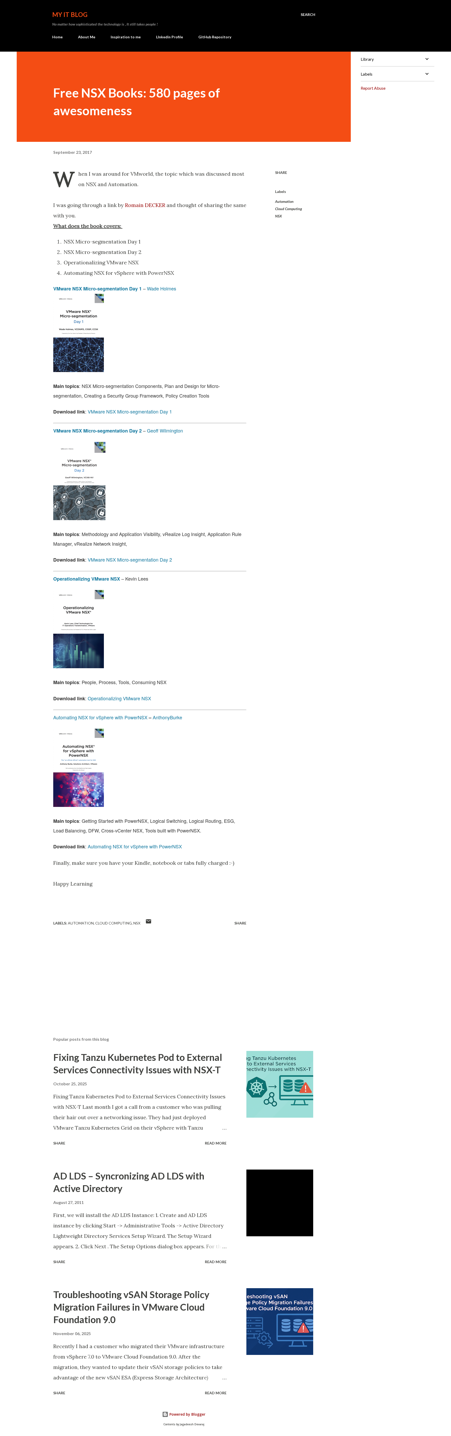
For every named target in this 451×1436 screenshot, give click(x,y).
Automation (284, 201)
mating (104, 846)
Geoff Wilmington (165, 430)
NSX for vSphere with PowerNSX (146, 846)
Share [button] (281, 172)
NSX (278, 216)
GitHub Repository (214, 37)
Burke (176, 717)
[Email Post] (148, 923)
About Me (86, 37)
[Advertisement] (141, 971)
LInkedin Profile (169, 37)
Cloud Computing (288, 208)
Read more (216, 1143)
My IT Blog (69, 14)
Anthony (161, 717)
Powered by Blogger (186, 1414)
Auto (92, 846)
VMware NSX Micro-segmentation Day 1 (97, 288)
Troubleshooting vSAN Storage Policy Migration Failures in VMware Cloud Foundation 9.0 (131, 1307)
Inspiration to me (126, 37)
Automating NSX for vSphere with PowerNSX (100, 717)
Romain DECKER (145, 205)
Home (57, 37)
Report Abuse (373, 88)
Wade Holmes (161, 288)
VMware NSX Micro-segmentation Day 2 (97, 430)
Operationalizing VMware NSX (119, 698)
